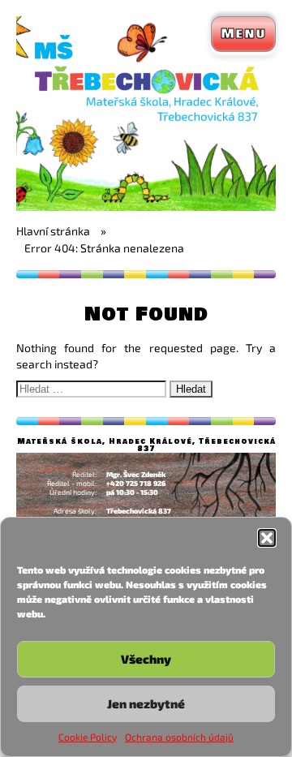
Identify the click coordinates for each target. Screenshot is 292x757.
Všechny (146, 659)
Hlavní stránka (53, 231)
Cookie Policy (87, 736)
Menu (243, 34)
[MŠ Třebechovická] (146, 206)
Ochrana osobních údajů (179, 736)
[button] (267, 538)
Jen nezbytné (146, 703)
